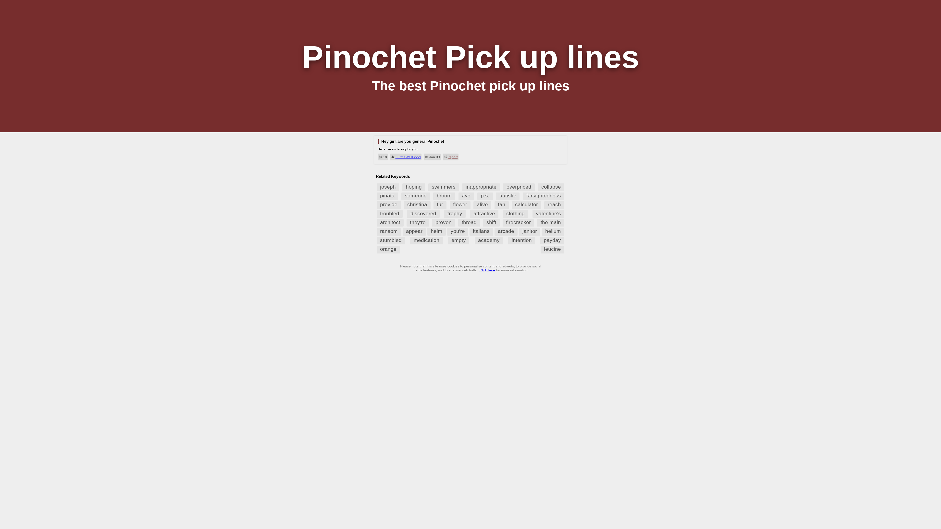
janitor (529, 231)
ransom (389, 231)
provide (388, 204)
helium (553, 231)
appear (414, 231)
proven (443, 222)
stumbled (391, 240)
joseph (388, 187)
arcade (506, 231)
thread (469, 222)
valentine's (548, 213)
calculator (526, 204)
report (453, 157)
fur (440, 204)
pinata (387, 195)
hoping (414, 187)
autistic (507, 195)
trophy (454, 213)
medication (426, 240)
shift (491, 222)
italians (481, 231)
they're (418, 222)
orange (388, 249)
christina (417, 204)
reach (554, 204)
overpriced (519, 187)
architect (390, 222)
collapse (551, 187)
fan (501, 204)
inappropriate (481, 187)
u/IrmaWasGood (408, 157)
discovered (423, 213)
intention (522, 240)
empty (458, 240)
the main (551, 222)
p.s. (485, 195)
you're (458, 231)
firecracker (518, 222)
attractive (484, 213)
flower (460, 204)
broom (444, 195)
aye (466, 195)
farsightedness (543, 195)
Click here (487, 270)
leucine (552, 249)
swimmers (444, 187)
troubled (389, 213)
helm (436, 231)
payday (552, 240)
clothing (515, 213)
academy (489, 240)
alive (482, 204)
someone (416, 195)
